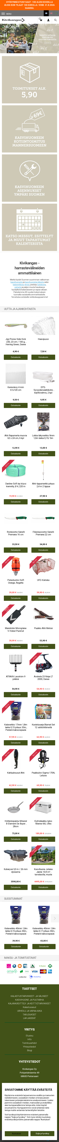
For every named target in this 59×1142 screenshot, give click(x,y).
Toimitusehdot (29, 1043)
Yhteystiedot (29, 1046)
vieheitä (17, 287)
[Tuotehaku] (55, 20)
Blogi (29, 1050)
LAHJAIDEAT (29, 1018)
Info (29, 1039)
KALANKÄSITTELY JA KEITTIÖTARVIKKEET (29, 1003)
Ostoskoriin (16, 357)
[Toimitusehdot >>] (29, 79)
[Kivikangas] (13, 20)
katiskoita (41, 285)
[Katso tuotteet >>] (29, 38)
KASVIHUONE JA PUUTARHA (29, 999)
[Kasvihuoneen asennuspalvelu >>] (29, 178)
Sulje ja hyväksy (42, 1133)
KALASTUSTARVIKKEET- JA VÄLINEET (29, 996)
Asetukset (16, 1134)
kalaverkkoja (18, 285)
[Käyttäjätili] (48, 20)
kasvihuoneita (17, 282)
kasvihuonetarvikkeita (34, 282)
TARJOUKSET (29, 1014)
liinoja (27, 285)
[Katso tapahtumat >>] (29, 227)
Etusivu (29, 1035)
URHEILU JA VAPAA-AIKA (29, 1010)
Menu (9, 14)
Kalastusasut (29, 1007)
